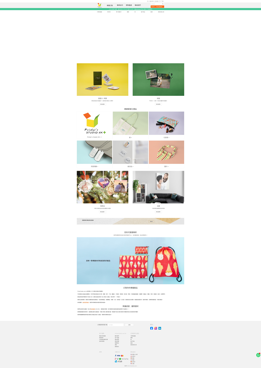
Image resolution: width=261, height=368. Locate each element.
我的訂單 (151, 1)
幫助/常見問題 (102, 335)
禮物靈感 (129, 5)
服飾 (128, 11)
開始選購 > (102, 211)
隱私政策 (117, 339)
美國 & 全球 (135, 354)
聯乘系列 (120, 5)
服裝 (131, 337)
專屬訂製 (110, 5)
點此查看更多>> (143, 235)
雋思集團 (93, 309)
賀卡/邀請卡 (119, 11)
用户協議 (117, 337)
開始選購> (102, 104)
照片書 (108, 11)
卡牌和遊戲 (99, 11)
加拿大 (133, 356)
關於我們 (117, 335)
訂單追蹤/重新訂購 (103, 339)
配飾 (152, 11)
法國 (133, 363)
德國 (133, 358)
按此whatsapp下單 (138, 9)
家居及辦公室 (161, 11)
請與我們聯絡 (86, 302)
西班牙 (133, 361)
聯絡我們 (138, 5)
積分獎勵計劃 (159, 6)
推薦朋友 (117, 343)
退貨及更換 (101, 341)
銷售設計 (117, 346)
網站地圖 (117, 341)
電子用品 (143, 11)
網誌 (116, 344)
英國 (133, 360)
